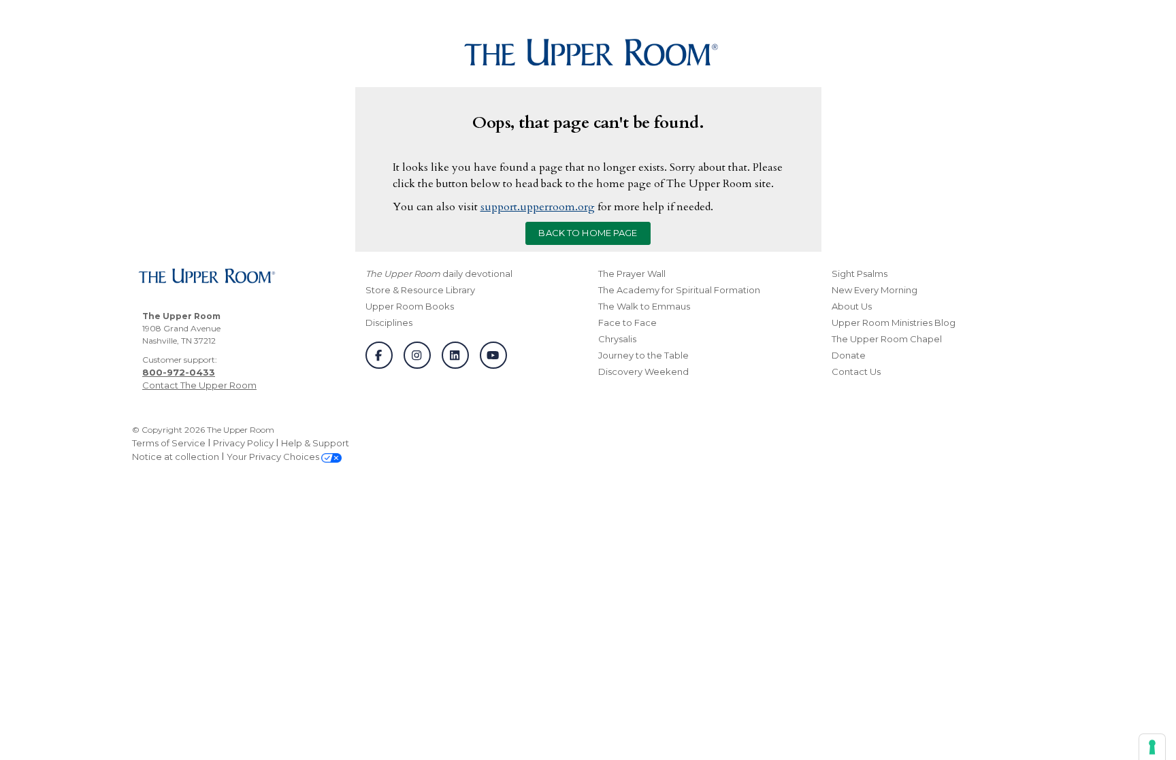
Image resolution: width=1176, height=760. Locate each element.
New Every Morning (874, 289)
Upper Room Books (409, 306)
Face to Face (627, 322)
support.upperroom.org (537, 206)
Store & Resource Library (420, 289)
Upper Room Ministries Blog (894, 322)
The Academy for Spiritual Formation (679, 289)
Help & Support (315, 442)
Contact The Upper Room (199, 385)
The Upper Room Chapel (887, 338)
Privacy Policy (243, 442)
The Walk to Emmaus (644, 306)
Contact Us (856, 371)
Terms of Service (169, 442)
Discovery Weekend (643, 371)
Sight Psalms (859, 273)
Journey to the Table (643, 355)
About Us (852, 306)
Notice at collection (175, 456)
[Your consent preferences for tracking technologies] (1152, 747)
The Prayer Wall (632, 273)
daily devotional (438, 273)
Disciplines (388, 322)
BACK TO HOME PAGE (587, 232)
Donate (849, 355)
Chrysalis (617, 338)
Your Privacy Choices (274, 456)
